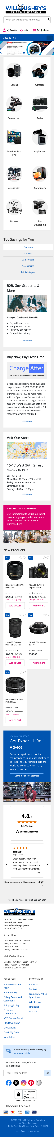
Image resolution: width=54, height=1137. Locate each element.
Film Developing (11, 1022)
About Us (34, 984)
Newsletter (9, 1037)
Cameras (28, 247)
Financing (34, 1006)
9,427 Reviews (27, 826)
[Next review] (47, 863)
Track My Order (11, 1032)
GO (47, 1072)
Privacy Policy (10, 992)
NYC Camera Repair (13, 1018)
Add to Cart (15, 605)
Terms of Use (19, 1131)
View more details (22, 1053)
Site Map (33, 1011)
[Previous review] (6, 863)
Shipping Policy (11, 1005)
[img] (27, 822)
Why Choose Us (37, 1002)
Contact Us (34, 989)
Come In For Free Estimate (27, 775)
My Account (9, 1027)
